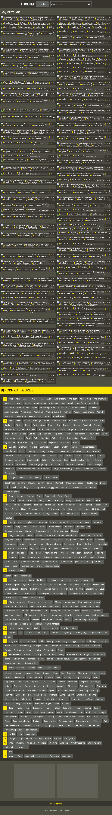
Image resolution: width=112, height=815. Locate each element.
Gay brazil (83, 175)
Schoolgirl (95, 681)
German (53, 522)
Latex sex (24, 597)
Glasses (74, 531)
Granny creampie (43, 531)
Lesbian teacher (39, 584)
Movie (83, 606)
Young (11, 756)
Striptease (72, 686)
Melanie (25, 169)
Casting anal (89, 455)
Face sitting (16, 513)
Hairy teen (57, 539)
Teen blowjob (50, 721)
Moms (76, 610)
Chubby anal (88, 468)
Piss (21, 641)
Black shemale (65, 206)
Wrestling (53, 743)
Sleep (48, 667)
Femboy (16, 504)
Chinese (74, 447)
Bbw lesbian (72, 438)
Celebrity (41, 451)
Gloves (26, 526)
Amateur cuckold (53, 412)
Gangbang (29, 522)
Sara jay (99, 699)
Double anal (91, 483)
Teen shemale (78, 332)
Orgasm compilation (98, 632)
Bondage (37, 420)
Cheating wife (33, 460)
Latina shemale (36, 138)
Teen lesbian (70, 712)
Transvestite (65, 293)
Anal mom (9, 407)
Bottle (43, 442)
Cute (19, 455)
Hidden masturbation (67, 535)
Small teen (63, 699)
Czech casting (39, 455)
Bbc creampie (80, 433)
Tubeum (27, 4)
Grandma (97, 522)
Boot (35, 364)
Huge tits (34, 548)
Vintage (12, 738)
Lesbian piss (43, 593)
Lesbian (12, 580)
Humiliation (9, 548)
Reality (41, 658)
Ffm (98, 500)
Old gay (8, 637)
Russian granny (79, 658)
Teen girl (97, 721)
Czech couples (77, 460)
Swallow (38, 677)
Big (39, 433)
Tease (7, 721)
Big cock (20, 429)
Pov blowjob (32, 182)
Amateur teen (23, 407)
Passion (85, 645)
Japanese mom (34, 557)
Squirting (86, 677)
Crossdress (21, 464)
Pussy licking (25, 645)
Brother (97, 425)
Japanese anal (11, 561)
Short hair (9, 694)
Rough (86, 654)
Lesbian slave (67, 589)
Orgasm (12, 632)
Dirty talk (59, 483)
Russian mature (74, 654)
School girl (20, 694)
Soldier (21, 160)
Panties (104, 641)
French (90, 500)
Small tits (49, 677)
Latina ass (94, 267)
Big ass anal (10, 442)
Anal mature (63, 407)
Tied (88, 712)
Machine (86, 610)
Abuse (47, 416)
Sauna (95, 677)
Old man (29, 632)
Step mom (82, 673)
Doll (6, 487)
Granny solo (77, 522)
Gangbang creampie (13, 531)
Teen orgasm (38, 716)
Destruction (22, 101)
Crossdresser (10, 451)
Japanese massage (63, 557)
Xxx (10, 751)
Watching (42, 743)
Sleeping (31, 667)
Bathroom (9, 429)
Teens (96, 708)
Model (19, 615)
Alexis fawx (26, 412)
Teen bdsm (80, 725)
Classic (101, 455)
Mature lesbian (11, 610)
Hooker (22, 544)
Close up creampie (94, 106)
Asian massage (11, 412)
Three (69, 725)
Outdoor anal (31, 65)
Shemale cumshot (11, 169)
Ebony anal (50, 496)
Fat (63, 509)
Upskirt (12, 734)
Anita (62, 214)
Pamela (74, 44)
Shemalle (81, 342)
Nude (36, 628)
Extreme (30, 496)
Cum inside (56, 460)
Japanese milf (97, 561)
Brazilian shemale (40, 19)
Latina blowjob (10, 27)
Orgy (38, 632)
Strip (77, 677)
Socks (7, 703)
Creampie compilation (14, 460)
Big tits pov (75, 325)
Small (29, 677)
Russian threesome (13, 663)
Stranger (53, 694)
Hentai (39, 535)
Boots (51, 425)
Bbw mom (22, 442)
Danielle (7, 88)
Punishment (19, 650)
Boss (14, 433)
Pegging (73, 641)
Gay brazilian (101, 19)
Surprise (34, 681)
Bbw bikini (33, 216)
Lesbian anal (87, 580)
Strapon (17, 673)
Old (61, 267)
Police (67, 645)
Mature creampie (12, 619)
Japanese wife (80, 557)
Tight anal (8, 74)
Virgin (20, 738)
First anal (38, 504)
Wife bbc (64, 743)
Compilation (45, 447)
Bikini (7, 433)
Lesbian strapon (12, 584)
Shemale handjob (85, 274)
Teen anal (67, 708)
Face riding (94, 353)
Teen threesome (12, 725)
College (45, 460)
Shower (8, 677)
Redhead (31, 658)
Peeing (76, 645)
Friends (15, 509)
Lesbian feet (74, 584)
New (74, 628)
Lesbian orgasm (59, 593)
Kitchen (8, 575)
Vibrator (57, 738)
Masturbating (80, 619)
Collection (22, 368)
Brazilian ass (74, 23)
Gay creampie (65, 106)
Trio (6, 82)
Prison (61, 650)
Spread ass (21, 57)
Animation (9, 416)
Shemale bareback (19, 310)
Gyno (87, 522)
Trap (59, 716)
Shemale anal (72, 84)
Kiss (16, 575)
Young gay (66, 756)
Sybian (52, 690)
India (31, 552)
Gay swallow (75, 162)
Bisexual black (38, 336)
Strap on (66, 703)
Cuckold (12, 447)
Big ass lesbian (27, 51)
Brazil (62, 175)
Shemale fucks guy (22, 125)
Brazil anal (93, 38)
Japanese (13, 557)
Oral (62, 274)
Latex (31, 580)
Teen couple (69, 716)
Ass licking (8, 297)
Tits (88, 716)
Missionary (94, 606)
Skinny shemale (94, 332)
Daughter (13, 477)
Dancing (65, 487)
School (93, 673)
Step (43, 681)
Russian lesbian (31, 663)
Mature (31, 602)
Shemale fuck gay (92, 186)
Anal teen (73, 398)
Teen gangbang (66, 721)
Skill (50, 27)
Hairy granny (70, 539)
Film (105, 504)
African (28, 403)
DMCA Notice (64, 811)
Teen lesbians (94, 725)
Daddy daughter (12, 491)
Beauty (76, 425)
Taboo (19, 708)
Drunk (23, 477)
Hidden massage (36, 544)
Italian (39, 552)
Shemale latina (10, 44)
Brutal (40, 429)
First (6, 513)
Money (97, 602)
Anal (11, 398)
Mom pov (55, 610)
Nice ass (96, 338)
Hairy (11, 535)
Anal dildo (93, 403)
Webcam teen (22, 747)
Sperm (71, 694)
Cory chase (9, 473)
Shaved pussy (31, 381)
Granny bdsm (78, 132)
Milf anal (24, 610)
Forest (85, 513)
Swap (58, 677)
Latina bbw (98, 27)
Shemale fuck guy (43, 703)
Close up (59, 464)
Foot (7, 509)
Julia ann (48, 557)
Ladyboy (22, 580)
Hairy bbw (73, 27)
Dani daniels (77, 487)
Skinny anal (64, 332)
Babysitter (72, 429)
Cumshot (52, 455)
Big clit (32, 433)
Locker (31, 160)
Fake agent (84, 509)
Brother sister (39, 425)
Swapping (83, 690)
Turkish (56, 708)
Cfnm (21, 451)
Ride (73, 353)
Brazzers (31, 429)
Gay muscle (42, 160)
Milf (50, 602)
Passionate (56, 645)
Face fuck (9, 518)
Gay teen (64, 319)
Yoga (19, 756)
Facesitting (58, 500)
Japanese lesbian (97, 557)
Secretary (18, 686)
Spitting (81, 138)
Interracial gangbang (68, 169)
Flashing (88, 504)
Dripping (18, 381)
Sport (80, 699)
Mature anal (70, 602)
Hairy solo (99, 539)
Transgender (18, 182)
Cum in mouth (64, 451)
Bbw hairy (86, 27)
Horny (43, 548)
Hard (79, 544)
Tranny (78, 708)
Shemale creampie (18, 138)
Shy (26, 681)
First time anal (98, 509)
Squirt (56, 667)
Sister (11, 667)
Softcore (89, 699)
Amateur (34, 398)
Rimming (37, 654)
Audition (67, 412)
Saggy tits (61, 686)
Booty (104, 433)
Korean (12, 570)
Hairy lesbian (76, 239)
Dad (30, 477)
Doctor (47, 477)
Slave (55, 673)
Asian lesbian (58, 416)
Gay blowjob (20, 199)
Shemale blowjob (78, 95)
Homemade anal (53, 544)
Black (27, 425)
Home (81, 539)
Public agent (92, 641)
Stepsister (72, 681)
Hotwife (91, 250)
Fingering (72, 509)
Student (42, 690)
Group (17, 526)
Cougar (98, 464)
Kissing (21, 570)
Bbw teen (25, 151)
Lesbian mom (72, 580)
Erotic (39, 496)
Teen (11, 708)
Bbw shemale (81, 125)
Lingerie (25, 584)
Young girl (29, 756)
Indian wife (99, 552)
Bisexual (63, 239)
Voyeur (29, 738)
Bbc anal (47, 433)
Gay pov (96, 145)
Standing (16, 703)
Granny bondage (94, 132)
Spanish (37, 699)
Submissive (26, 699)
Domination (90, 487)
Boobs (76, 442)
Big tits (19, 425)
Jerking (39, 566)
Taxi (36, 712)
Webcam (20, 743)
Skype (7, 690)
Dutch (13, 487)
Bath (93, 438)
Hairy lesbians (67, 548)
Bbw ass (7, 216)
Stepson (51, 681)
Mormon (93, 619)
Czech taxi (9, 455)
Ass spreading (35, 57)
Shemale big (38, 263)
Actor (70, 214)
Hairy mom (89, 239)
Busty (68, 433)
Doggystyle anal (10, 95)
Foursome (70, 504)
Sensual (50, 686)
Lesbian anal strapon (78, 593)
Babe (54, 438)
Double (31, 483)
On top (22, 23)
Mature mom (25, 623)
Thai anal (18, 206)
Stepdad (61, 681)
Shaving (92, 694)
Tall (105, 721)
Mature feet (47, 619)
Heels (89, 539)
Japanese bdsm (11, 566)
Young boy (54, 756)
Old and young (80, 632)
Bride (62, 438)
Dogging (21, 483)
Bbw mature (10, 438)
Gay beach (19, 227)
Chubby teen (78, 451)
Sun (73, 319)
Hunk (43, 381)
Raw (32, 297)
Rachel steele (15, 654)
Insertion (88, 552)
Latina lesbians (99, 314)
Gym (35, 526)
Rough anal (8, 287)
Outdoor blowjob (93, 119)
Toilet (28, 712)
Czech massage (88, 447)
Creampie (23, 447)
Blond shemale (100, 287)
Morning (45, 615)
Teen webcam (11, 716)
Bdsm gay (43, 293)
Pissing (50, 641)
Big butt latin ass (11, 151)
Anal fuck (85, 51)
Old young (71, 267)
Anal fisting (81, 403)
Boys (20, 438)
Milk (46, 610)
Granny (12, 522)
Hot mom (97, 535)
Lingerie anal (79, 280)
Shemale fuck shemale (69, 51)
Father (98, 504)
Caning (27, 455)
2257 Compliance (50, 811)
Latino (62, 23)
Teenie (60, 725)
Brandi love (85, 429)
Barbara (46, 332)
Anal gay (74, 78)
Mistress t (97, 610)
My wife (35, 619)
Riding (61, 654)
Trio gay (100, 63)
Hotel (18, 539)
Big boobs (58, 433)
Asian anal (9, 403)
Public (41, 641)
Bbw (11, 420)
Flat (62, 513)
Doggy (41, 483)
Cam (90, 464)
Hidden (30, 535)
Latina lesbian (83, 314)
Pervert (7, 280)
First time (27, 504)
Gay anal (18, 65)
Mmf (65, 606)
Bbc (64, 420)
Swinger (8, 673)
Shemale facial (87, 44)
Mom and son (84, 602)
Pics (5, 368)
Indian (11, 552)
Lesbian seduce (11, 589)
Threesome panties (13, 729)
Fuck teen (33, 509)
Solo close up (65, 228)
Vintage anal (69, 738)
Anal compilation (47, 407)
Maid (32, 606)
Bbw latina (94, 433)
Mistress (74, 606)
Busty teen (65, 442)
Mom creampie (82, 615)
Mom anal (41, 606)
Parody (8, 650)
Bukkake (93, 420)
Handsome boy (86, 233)
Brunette (63, 220)
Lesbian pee (91, 589)
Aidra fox (82, 353)
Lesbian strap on (28, 355)
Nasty (28, 82)
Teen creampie (99, 712)
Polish (38, 650)
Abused (77, 412)
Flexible (94, 513)
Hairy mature (10, 544)
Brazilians (103, 59)
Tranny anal (79, 349)
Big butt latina (65, 263)
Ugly (20, 734)
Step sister (9, 681)
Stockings (68, 677)
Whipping (31, 743)
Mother (58, 602)
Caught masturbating (62, 468)
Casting (33, 447)
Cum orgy (23, 33)
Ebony (11, 496)
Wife (11, 743)
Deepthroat (64, 357)
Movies (58, 619)
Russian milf (94, 658)
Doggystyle (53, 487)
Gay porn (19, 110)
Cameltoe (9, 464)
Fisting (41, 500)
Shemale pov (9, 19)
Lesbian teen (36, 589)
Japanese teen (81, 561)
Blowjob (56, 420)
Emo (60, 496)
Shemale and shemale (42, 192)
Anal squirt (93, 407)
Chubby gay (31, 287)
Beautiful (87, 425)
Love (102, 589)
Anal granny (88, 412)
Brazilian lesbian (10, 51)
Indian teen (76, 552)
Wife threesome (78, 743)
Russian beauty (63, 658)
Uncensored (30, 734)
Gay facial (88, 151)
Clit (51, 464)
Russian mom (98, 654)
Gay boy (72, 233)
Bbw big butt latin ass (42, 151)
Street (56, 703)
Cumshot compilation (75, 464)
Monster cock (11, 623)
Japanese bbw (66, 561)
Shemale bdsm (96, 125)
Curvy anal (78, 293)
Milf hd (89, 19)
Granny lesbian (54, 526)
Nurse (28, 628)
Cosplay (98, 460)
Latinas (7, 116)
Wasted (63, 59)
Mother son (36, 610)
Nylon (20, 628)
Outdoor (7, 227)
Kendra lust (26, 575)
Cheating (31, 451)
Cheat (77, 468)
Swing (62, 694)
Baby (36, 438)
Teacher (87, 708)
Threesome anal (83, 721)
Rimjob (50, 658)
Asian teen (53, 403)
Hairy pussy (69, 544)
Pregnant (13, 641)
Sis (93, 686)
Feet (49, 500)
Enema (20, 496)
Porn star (7, 110)
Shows (76, 357)
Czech (56, 447)
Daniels (36, 142)
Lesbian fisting (37, 597)
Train (105, 716)
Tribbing (50, 716)
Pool (46, 645)
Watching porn (94, 743)
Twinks (63, 233)
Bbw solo (50, 429)
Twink (59, 712)
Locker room (9, 160)
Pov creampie (23, 269)
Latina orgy (47, 33)
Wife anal (9, 747)
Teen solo (9, 712)
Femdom (31, 500)
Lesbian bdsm (29, 593)
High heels (53, 548)
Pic (12, 368)
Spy (62, 673)
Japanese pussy (52, 566)
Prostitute (96, 645)
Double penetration (74, 483)
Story (19, 681)
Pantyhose (31, 641)
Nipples (45, 628)
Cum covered (9, 33)
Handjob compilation (92, 548)
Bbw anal (73, 420)
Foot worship (53, 509)
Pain (15, 645)
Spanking (28, 673)
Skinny (40, 667)
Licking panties (66, 338)
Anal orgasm (60, 398)
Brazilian (63, 99)
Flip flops (78, 71)
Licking (24, 589)
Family (21, 500)
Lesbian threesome (57, 584)
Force (7, 504)
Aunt (49, 398)
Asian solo (21, 416)
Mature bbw (57, 615)
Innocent (64, 552)
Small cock (81, 694)
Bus (102, 420)
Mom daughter (31, 615)
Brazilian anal (23, 19)
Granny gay (64, 132)
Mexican (38, 623)
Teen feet (24, 716)
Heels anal (45, 539)
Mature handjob (52, 623)
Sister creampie (11, 699)
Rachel (7, 658)
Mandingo (9, 615)
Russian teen (50, 654)
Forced (12, 500)
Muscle (7, 210)
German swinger (61, 531)
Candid (78, 455)
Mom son (21, 602)
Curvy (89, 460)
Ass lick (100, 412)
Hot (78, 548)
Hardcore (88, 544)
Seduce (8, 686)
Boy (58, 425)
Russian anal (18, 658)
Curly (62, 112)
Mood (36, 82)
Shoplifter (84, 681)
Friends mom (73, 513)
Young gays (93, 374)
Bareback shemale (85, 199)
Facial (60, 504)
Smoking (46, 673)
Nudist (12, 628)
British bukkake (81, 256)
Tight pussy (49, 725)
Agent (34, 407)
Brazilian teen (9, 23)
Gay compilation (82, 338)
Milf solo (66, 610)
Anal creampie (100, 398)
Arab (25, 398)
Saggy (102, 673)
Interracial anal (66, 125)
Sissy (37, 673)
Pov (61, 84)
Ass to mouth (67, 403)
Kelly (31, 199)
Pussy (7, 645)
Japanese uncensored (29, 561)
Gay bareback (77, 19)
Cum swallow (44, 468)
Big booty (53, 442)
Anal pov (7, 125)
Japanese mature (49, 561)
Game (42, 526)
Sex (29, 694)
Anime (19, 403)
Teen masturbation (21, 721)
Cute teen (101, 468)
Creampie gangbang (38, 464)
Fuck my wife (9, 304)
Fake (42, 509)
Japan (22, 557)
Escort (67, 496)
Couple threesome (95, 138)
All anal (78, 370)
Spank (28, 686)
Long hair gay (90, 370)
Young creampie (81, 364)
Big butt (63, 151)
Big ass (83, 420)
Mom (11, 602)
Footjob (69, 500)
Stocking (94, 690)
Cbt (60, 455)
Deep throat (65, 280)
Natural (54, 628)
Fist (80, 504)
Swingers (71, 673)
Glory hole (68, 526)
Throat (63, 27)
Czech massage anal (26, 468)
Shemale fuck (23, 364)
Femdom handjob (32, 513)
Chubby (65, 447)
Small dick (27, 703)
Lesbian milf (98, 584)
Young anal (42, 756)
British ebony (96, 256)
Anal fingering (96, 206)
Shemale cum (70, 690)
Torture (19, 712)
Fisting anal (50, 504)
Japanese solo (27, 566)
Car (88, 451)
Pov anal (63, 44)
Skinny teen (39, 686)
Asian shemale (35, 416)
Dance (49, 483)
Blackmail (9, 425)
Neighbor (65, 628)
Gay (5, 138)
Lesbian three (96, 593)
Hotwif (101, 250)
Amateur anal (40, 403)
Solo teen (84, 686)
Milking (68, 619)
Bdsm (18, 420)
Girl (88, 526)
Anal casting (85, 398)
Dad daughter (25, 487)
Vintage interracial (43, 738)
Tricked (96, 716)
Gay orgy (35, 33)
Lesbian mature (51, 589)
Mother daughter (99, 615)
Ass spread (8, 57)
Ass (42, 398)
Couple (96, 451)
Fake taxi (80, 500)
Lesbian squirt (11, 597)
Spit (61, 138)
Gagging (29, 531)
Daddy (38, 477)
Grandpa (8, 526)
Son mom (101, 686)
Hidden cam (85, 535)
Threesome (37, 708)
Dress (102, 483)
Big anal (33, 280)
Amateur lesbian (79, 407)
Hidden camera (30, 539)
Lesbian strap (44, 355)
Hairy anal (9, 539)
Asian (18, 398)
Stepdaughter (50, 699)
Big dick (84, 438)
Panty (29, 650)
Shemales (32, 690)
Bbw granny (98, 429)
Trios (62, 63)
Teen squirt (27, 725)
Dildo (55, 477)
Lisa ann (86, 584)
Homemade (50, 535)
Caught (51, 451)
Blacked (61, 429)
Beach (27, 420)
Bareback (64, 19)
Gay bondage (65, 256)
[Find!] (88, 3)
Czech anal (9, 468)
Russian (27, 654)
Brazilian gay (39, 27)
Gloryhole (64, 522)
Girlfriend (80, 526)
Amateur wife (23, 304)
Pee (82, 641)
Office (45, 632)
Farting (46, 513)
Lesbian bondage (12, 593)
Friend (55, 513)
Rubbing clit (80, 228)
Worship (71, 274)
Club (66, 460)
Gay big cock (16, 82)
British (46, 420)
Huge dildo (22, 548)
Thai (27, 708)
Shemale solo (40, 694)
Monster (69, 615)
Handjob (20, 535)
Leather (79, 589)
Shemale (7, 65)
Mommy (23, 606)
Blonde (23, 433)
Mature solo (54, 606)
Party (65, 641)
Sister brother (19, 690)
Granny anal (42, 522)
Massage (42, 602)
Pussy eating (49, 650)
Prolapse (37, 645)
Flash (23, 509)
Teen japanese (47, 712)
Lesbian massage (55, 580)
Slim (73, 699)
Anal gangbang (86, 169)
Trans (47, 708)
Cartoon (68, 455)
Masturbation (10, 606)
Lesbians (41, 580)
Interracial (21, 552)
